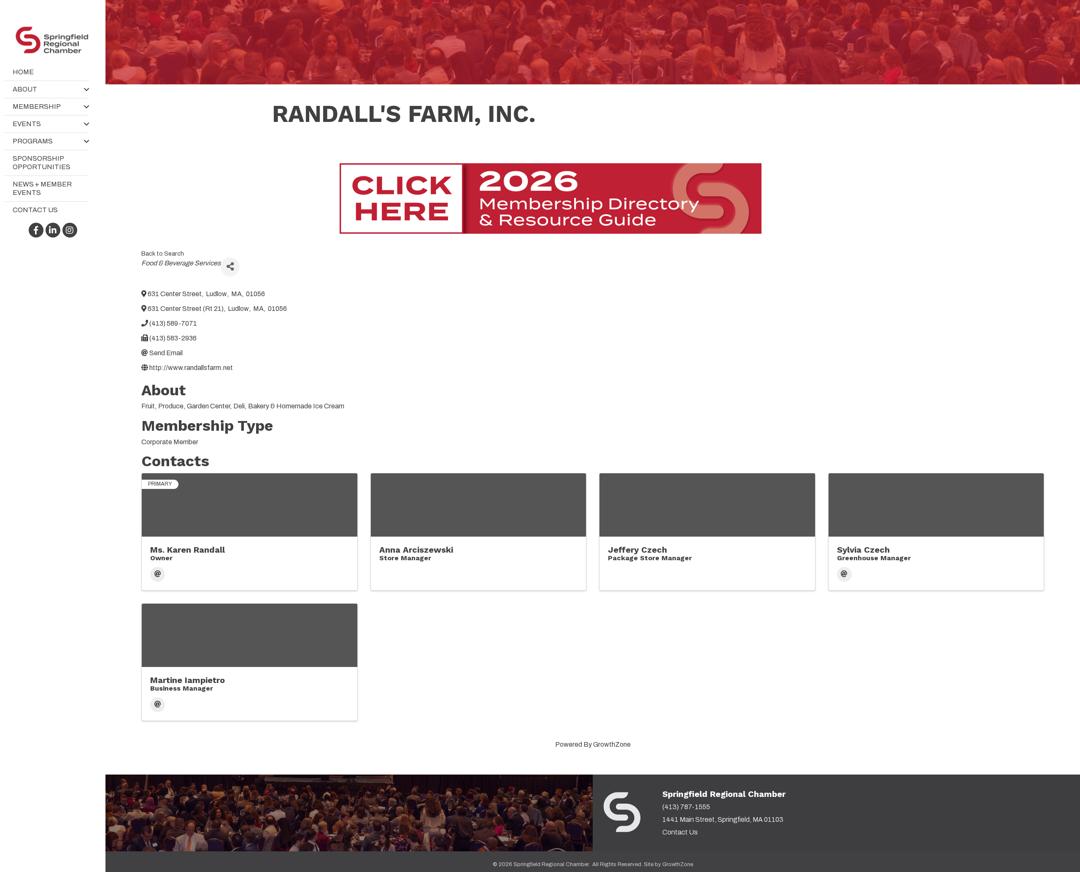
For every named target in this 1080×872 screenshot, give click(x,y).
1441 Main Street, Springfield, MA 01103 (722, 819)
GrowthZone (612, 744)
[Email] (157, 574)
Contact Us (35, 209)
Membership (37, 106)
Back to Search (162, 253)
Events (27, 123)
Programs (33, 141)
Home (23, 72)
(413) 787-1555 (686, 806)
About (25, 89)
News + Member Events (42, 188)
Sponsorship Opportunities (41, 162)
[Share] (230, 266)
